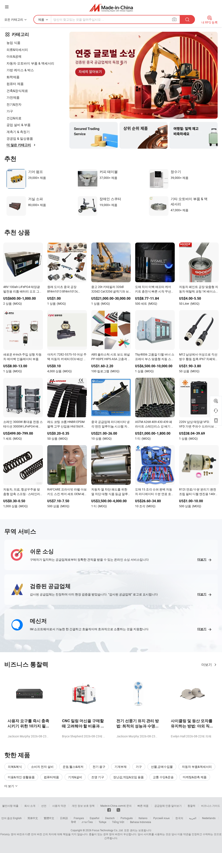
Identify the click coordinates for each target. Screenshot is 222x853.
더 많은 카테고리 (19, 145)
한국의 (179, 818)
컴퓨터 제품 (15, 83)
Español (94, 818)
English (17, 818)
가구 (10, 111)
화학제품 (13, 77)
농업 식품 (13, 42)
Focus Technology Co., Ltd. (107, 830)
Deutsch (110, 818)
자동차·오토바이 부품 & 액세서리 (30, 63)
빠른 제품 (143, 805)
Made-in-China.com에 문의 (116, 805)
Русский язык (161, 818)
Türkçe (102, 822)
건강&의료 (14, 118)
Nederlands (208, 818)
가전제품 (13, 97)
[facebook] (109, 809)
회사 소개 (29, 805)
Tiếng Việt (118, 822)
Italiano (143, 818)
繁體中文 (49, 818)
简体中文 (33, 818)
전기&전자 (14, 104)
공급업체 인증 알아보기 (168, 805)
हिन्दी (73, 822)
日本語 (64, 818)
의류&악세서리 (17, 49)
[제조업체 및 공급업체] (111, 7)
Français (79, 818)
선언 (43, 805)
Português (127, 818)
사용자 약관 (59, 805)
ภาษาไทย (87, 822)
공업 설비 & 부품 (19, 125)
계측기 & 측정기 (18, 132)
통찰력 (191, 805)
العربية (192, 818)
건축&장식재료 (17, 90)
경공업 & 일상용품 (20, 138)
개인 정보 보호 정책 (83, 805)
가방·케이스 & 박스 (20, 70)
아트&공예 (14, 56)
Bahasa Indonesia (140, 822)
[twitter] (118, 809)
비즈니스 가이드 (210, 805)
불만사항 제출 (10, 805)
